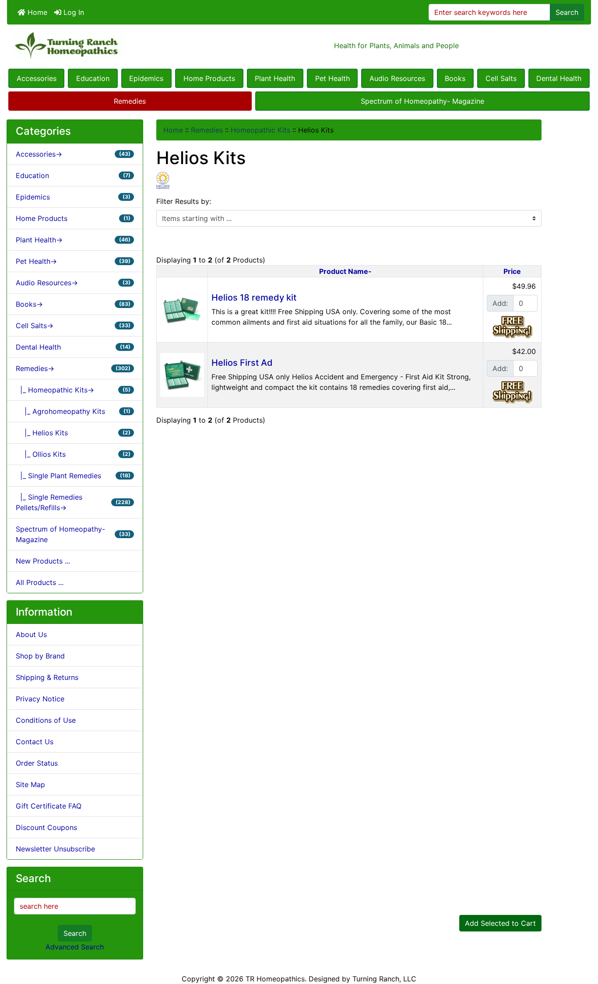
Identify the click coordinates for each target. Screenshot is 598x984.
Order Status (37, 763)
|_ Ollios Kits (73, 454)
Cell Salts (501, 78)
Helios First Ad (242, 362)
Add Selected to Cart (500, 923)
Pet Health (332, 78)
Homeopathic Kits (260, 130)
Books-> (73, 304)
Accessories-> (73, 154)
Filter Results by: (183, 201)
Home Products (209, 78)
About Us (31, 634)
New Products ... (43, 561)
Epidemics (146, 78)
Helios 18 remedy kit (253, 297)
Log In (72, 12)
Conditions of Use (46, 720)
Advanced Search (75, 946)
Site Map (30, 784)
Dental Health (558, 78)
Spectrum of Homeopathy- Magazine (422, 101)
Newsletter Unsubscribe (55, 848)
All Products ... (39, 582)
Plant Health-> (73, 239)
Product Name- (345, 271)
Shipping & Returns (47, 677)
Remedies (130, 101)
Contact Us (34, 741)
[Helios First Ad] (182, 374)
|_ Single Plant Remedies (73, 475)
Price (512, 271)
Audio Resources (397, 78)
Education (92, 78)
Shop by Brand (40, 655)
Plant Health (275, 78)
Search (567, 12)
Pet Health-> (73, 261)
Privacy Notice (40, 698)
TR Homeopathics (275, 978)
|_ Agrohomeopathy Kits (73, 411)
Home (36, 12)
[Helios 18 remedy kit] (182, 309)
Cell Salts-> (73, 325)
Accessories (36, 78)
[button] (582, 940)
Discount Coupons (46, 827)
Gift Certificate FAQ (48, 806)
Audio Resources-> (73, 282)
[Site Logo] (104, 46)
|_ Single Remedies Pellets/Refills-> (73, 502)
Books (455, 78)
